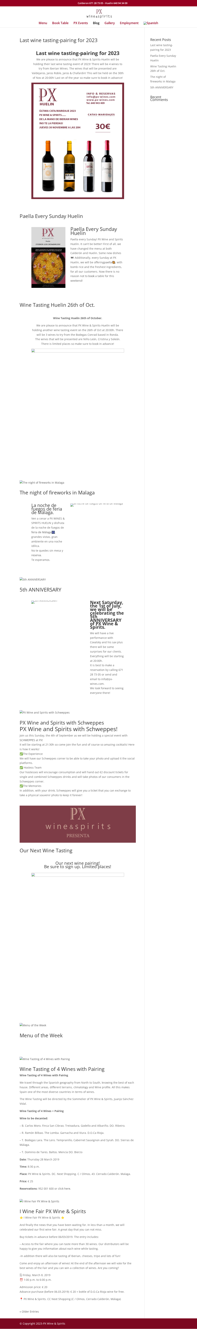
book (91, 276)
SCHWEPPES (27, 740)
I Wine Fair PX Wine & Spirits (53, 1211)
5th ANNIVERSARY (40, 589)
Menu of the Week (41, 1035)
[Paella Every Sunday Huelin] (48, 288)
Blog (96, 23)
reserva (36, 555)
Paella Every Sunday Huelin (51, 216)
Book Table (60, 23)
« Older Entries (29, 1311)
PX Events (80, 23)
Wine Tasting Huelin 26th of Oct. (57, 304)
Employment (129, 23)
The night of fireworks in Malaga (57, 492)
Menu (43, 23)
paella (108, 262)
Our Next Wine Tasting (46, 850)
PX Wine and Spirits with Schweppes (62, 722)
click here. (64, 1188)
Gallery (109, 23)
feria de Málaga (41, 532)
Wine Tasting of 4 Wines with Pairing (62, 1068)
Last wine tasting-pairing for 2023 (59, 40)
